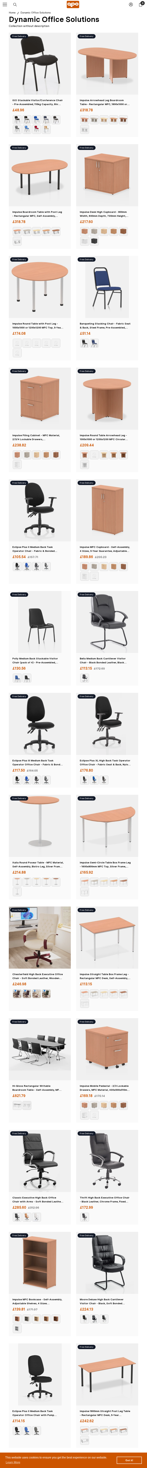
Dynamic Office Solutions (35, 12)
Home (12, 12)
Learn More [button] (13, 1462)
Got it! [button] (129, 1460)
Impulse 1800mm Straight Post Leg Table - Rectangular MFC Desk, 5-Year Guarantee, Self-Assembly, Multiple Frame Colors (105, 1413)
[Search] (15, 5)
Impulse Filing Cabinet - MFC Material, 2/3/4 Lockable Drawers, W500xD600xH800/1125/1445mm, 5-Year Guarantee (36, 437)
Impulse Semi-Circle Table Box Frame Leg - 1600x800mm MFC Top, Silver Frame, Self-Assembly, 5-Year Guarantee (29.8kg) (105, 864)
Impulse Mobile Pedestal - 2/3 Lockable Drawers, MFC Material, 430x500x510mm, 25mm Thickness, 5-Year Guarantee (105, 1088)
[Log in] (131, 4)
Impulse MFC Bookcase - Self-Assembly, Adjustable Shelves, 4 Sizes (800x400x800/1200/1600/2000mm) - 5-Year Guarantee (37, 1301)
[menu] (5, 4)
